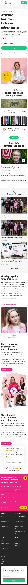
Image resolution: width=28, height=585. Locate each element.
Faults (2, 563)
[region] (14, 323)
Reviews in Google (5, 543)
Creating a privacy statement (19, 523)
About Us (3, 556)
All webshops (14, 137)
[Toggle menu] (2, 2)
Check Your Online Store (20, 531)
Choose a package (14, 48)
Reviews (2, 541)
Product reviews (4, 548)
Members (3, 516)
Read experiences (14, 52)
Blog (2, 559)
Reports (2, 519)
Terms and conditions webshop (20, 518)
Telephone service (19, 533)
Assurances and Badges (6, 524)
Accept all (14, 580)
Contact (3, 561)
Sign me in (23, 507)
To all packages (6, 443)
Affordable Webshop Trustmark (19, 527)
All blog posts (14, 268)
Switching (3, 550)
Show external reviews (6, 545)
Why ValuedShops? (5, 521)
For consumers (4, 526)
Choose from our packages (9, 304)
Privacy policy (17, 572)
